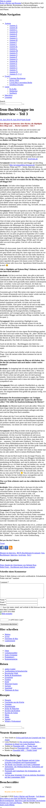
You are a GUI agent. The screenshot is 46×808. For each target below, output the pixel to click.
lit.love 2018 (14, 80)
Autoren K (13, 47)
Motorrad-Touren (11, 684)
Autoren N (13, 53)
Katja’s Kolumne (11, 655)
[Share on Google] (6, 548)
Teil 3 (29, 555)
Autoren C (13, 30)
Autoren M (13, 51)
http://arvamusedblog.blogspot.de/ (22, 165)
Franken (8, 680)
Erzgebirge (9, 677)
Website (3, 605)
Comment (4, 582)
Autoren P (13, 57)
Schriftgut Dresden (16, 85)
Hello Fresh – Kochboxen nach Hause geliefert (17, 567)
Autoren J (13, 45)
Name (3, 600)
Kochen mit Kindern (12, 711)
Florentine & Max (11, 639)
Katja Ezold (25, 120)
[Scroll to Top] (1, 807)
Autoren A (13, 26)
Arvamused (36, 553)
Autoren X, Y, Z (15, 74)
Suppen (7, 719)
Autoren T (13, 66)
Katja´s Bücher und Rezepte (10, 3)
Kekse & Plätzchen (12, 709)
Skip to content (5, 1)
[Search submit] (23, 104)
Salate (7, 717)
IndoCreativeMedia (7, 805)
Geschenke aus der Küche (14, 702)
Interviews (9, 95)
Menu (7, 715)
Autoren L (13, 49)
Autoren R (13, 61)
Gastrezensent (10, 641)
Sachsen (8, 686)
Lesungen (8, 97)
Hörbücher (13, 91)
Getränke (8, 704)
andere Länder (10, 669)
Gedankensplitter (11, 653)
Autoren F (13, 36)
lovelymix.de (33, 159)
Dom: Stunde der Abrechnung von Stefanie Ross (18, 565)
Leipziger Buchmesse (17, 78)
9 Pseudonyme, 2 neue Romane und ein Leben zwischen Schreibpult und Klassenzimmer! (22, 761)
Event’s (7, 76)
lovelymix (22, 555)
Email (3, 602)
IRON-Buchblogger (24, 553)
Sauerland (8, 688)
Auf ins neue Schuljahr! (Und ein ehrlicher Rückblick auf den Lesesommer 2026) (25, 776)
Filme (7, 651)
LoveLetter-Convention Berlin (20, 83)
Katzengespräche (11, 659)
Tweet (2, 543)
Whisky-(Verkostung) (13, 721)
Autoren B (13, 28)
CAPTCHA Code (16, 620)
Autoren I (13, 42)
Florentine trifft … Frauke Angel (25, 746)
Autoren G (13, 38)
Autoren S (13, 64)
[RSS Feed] (11, 548)
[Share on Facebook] (2, 548)
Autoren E (13, 34)
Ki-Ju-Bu (12, 89)
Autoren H (13, 40)
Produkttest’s (9, 657)
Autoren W (13, 72)
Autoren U (13, 68)
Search (2, 101)
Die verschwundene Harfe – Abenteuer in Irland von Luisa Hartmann (22, 743)
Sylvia (7, 636)
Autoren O (13, 55)
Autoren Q (13, 59)
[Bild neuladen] (6, 614)
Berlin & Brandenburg (13, 675)
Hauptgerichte (10, 706)
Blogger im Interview (8, 553)
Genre (7, 87)
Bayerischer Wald (11, 673)
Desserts (8, 700)
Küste (7, 682)
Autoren (8, 23)
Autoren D (13, 32)
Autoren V (13, 70)
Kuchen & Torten (11, 713)
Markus (7, 634)
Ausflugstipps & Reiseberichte (16, 671)
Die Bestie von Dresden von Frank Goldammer (22, 765)
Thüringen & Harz (12, 690)
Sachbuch (13, 93)
